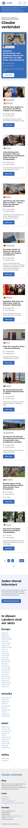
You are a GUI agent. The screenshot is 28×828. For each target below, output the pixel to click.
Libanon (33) (5, 741)
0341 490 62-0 (10, 817)
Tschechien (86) (6, 682)
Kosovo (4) (4, 651)
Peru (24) (4, 712)
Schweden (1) (5, 672)
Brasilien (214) (5, 701)
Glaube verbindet (11, 774)
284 (21, 561)
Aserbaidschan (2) (6, 731)
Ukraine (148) (5, 684)
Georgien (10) (5, 645)
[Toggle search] (25, 3)
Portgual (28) (5, 666)
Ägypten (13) (5, 758)
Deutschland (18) (6, 639)
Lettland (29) (5, 655)
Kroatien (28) (5, 653)
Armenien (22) (5, 729)
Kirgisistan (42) (5, 739)
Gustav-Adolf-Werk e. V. (8, 801)
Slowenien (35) (5, 678)
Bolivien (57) (5, 699)
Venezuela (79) (5, 716)
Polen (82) (4, 664)
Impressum (4, 797)
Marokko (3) (4, 760)
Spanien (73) (5, 680)
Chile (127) (4, 703)
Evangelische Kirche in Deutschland (12, 803)
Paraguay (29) (5, 710)
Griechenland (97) (6, 647)
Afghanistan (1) (5, 727)
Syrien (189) (4, 745)
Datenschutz (5, 799)
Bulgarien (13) (5, 637)
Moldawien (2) (5, 659)
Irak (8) (3, 735)
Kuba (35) (4, 708)
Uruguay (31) (5, 714)
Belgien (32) (5, 635)
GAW (9, 3)
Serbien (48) (5, 674)
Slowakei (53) (5, 676)
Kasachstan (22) (6, 737)
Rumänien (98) (5, 668)
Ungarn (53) (4, 686)
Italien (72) (4, 649)
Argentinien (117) (6, 697)
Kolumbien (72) (6, 705)
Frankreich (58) (5, 643)
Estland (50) (5, 641)
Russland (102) (5, 670)
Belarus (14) (4, 633)
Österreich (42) (5, 662)
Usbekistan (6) (5, 747)
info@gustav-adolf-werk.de (14, 816)
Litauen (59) (5, 657)
